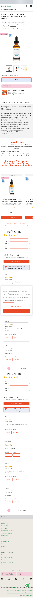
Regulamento (5, 559)
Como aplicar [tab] (17, 102)
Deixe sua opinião (21, 29)
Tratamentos (4, 544)
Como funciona (5, 528)
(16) (12, 29)
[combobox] (16, 86)
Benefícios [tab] (28, 102)
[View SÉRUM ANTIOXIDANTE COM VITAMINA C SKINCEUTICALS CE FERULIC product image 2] (17, 69)
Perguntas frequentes (7, 557)
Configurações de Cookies (26, 593)
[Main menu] (31, 6)
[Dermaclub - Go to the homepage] (6, 6)
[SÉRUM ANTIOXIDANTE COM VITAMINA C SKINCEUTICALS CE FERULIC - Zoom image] (16, 48)
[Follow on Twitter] (23, 578)
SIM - (8, 337)
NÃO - (16, 337)
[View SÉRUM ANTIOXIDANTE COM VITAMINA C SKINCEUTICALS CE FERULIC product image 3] (24, 69)
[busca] (22, 6)
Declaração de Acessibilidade (13, 593)
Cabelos (3, 546)
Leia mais (13, 26)
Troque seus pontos (6, 533)
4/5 (10, 29)
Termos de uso (5, 564)
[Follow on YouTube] (31, 579)
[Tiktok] (16, 578)
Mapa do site (18, 590)
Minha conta (4, 535)
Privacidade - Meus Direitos (26, 595)
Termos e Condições (10, 590)
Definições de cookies (16, 306)
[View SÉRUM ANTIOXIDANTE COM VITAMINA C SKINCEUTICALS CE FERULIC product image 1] (9, 68)
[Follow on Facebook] (2, 578)
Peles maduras (5, 541)
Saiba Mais (12, 217)
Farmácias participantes (7, 530)
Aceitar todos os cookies (16, 311)
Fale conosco (4, 554)
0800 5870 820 (25, 574)
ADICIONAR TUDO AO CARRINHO (16, 224)
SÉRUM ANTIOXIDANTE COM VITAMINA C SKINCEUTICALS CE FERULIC (12, 200)
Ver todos (23, 368)
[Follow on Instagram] (9, 578)
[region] (16, 300)
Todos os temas (5, 549)
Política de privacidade (7, 562)
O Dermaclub (4, 525)
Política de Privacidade (27, 590)
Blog (2, 539)
